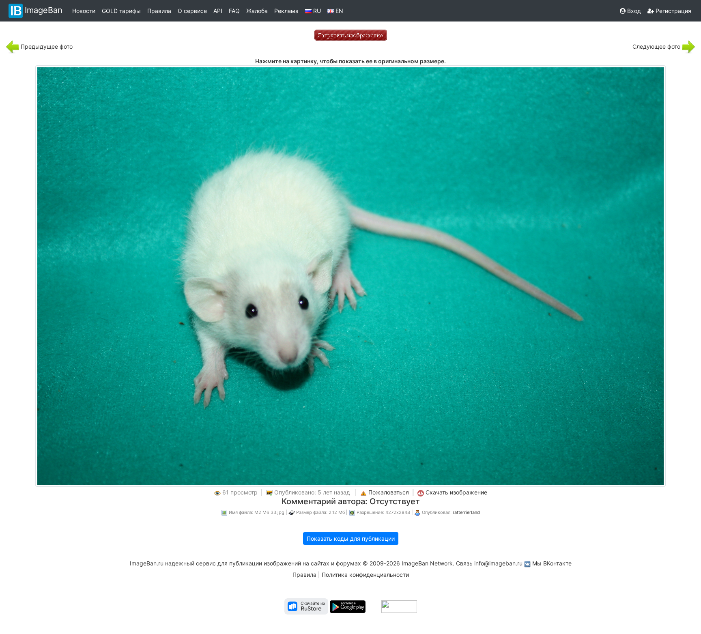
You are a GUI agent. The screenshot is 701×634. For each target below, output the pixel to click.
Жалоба (257, 10)
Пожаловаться (388, 492)
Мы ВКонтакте (552, 563)
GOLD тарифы (121, 10)
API (217, 10)
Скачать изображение (456, 492)
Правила (159, 10)
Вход (633, 10)
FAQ (234, 10)
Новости (83, 10)
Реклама (286, 10)
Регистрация (672, 10)
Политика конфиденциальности (365, 574)
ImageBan (43, 10)
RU (316, 10)
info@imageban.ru (498, 563)
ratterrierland (466, 512)
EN (338, 10)
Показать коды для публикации (351, 538)
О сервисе (192, 10)
